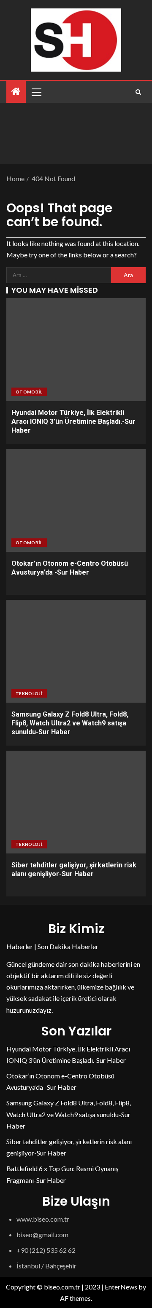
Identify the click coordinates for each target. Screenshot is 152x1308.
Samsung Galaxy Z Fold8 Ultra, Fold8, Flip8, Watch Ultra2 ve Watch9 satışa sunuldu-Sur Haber (69, 723)
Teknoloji (29, 693)
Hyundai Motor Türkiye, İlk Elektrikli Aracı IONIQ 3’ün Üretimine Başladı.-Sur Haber (73, 422)
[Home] (16, 92)
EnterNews (121, 1287)
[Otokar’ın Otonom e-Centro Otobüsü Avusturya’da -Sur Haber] (76, 500)
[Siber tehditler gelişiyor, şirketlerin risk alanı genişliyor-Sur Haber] (76, 802)
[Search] (138, 92)
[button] (35, 91)
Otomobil (29, 391)
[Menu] (35, 91)
